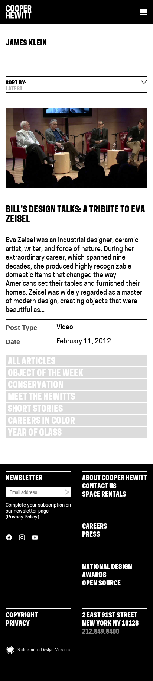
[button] (143, 12)
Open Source (101, 584)
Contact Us (99, 487)
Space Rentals (104, 495)
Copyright (22, 616)
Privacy (18, 624)
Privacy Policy (22, 517)
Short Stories (35, 409)
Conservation (36, 386)
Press (91, 535)
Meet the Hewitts (41, 397)
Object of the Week (45, 374)
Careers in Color (41, 421)
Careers (94, 527)
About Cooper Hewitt (114, 478)
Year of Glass (35, 433)
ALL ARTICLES (31, 362)
